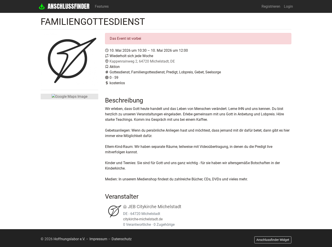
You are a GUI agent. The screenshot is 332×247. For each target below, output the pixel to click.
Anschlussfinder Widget (272, 240)
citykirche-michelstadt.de (143, 219)
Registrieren (271, 6)
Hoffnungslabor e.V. (69, 239)
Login (288, 6)
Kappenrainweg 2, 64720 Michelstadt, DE (142, 61)
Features (102, 6)
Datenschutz (122, 239)
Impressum (98, 239)
